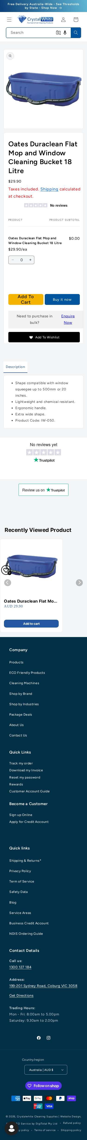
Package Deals (20, 715)
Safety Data (18, 892)
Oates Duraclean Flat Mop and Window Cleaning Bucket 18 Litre (30, 601)
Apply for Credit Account (28, 822)
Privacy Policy (20, 871)
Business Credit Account (29, 923)
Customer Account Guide (29, 791)
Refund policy (72, 1123)
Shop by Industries (24, 704)
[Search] (76, 33)
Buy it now (62, 299)
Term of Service (21, 881)
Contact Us (18, 735)
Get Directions (21, 995)
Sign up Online (20, 815)
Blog (12, 902)
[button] (9, 20)
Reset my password (24, 777)
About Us (16, 725)
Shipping (49, 189)
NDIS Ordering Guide (26, 934)
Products (16, 662)
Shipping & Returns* (25, 861)
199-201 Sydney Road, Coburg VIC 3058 (43, 986)
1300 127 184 (20, 967)
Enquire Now (68, 319)
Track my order (21, 763)
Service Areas (20, 913)
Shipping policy (71, 1130)
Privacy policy (20, 1130)
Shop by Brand (20, 694)
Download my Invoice (26, 770)
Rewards (16, 784)
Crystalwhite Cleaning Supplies (37, 1116)
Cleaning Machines (24, 683)
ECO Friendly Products (27, 673)
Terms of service (45, 1130)
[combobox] (43, 33)
